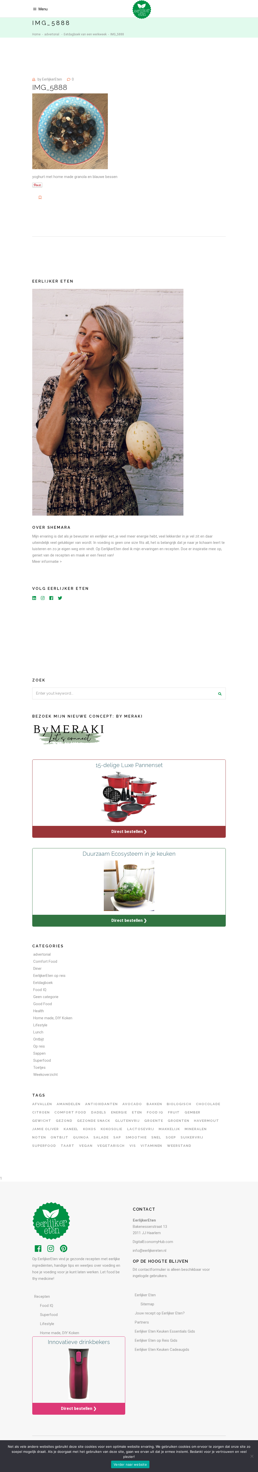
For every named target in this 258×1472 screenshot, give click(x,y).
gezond (64, 1121)
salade (101, 1137)
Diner (37, 968)
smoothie (136, 1137)
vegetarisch (111, 1146)
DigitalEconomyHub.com (153, 1241)
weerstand (179, 1146)
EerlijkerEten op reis (49, 975)
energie (119, 1112)
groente (153, 1121)
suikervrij (192, 1137)
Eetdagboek (43, 982)
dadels (99, 1112)
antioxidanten (101, 1104)
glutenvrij (127, 1121)
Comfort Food (45, 961)
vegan (86, 1146)
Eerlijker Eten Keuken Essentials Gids (165, 1331)
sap (117, 1137)
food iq (155, 1112)
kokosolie (112, 1129)
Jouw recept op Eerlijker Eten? (160, 1313)
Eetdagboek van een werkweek (85, 34)
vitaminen (152, 1146)
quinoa (81, 1137)
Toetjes (39, 1067)
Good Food (42, 1004)
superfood (44, 1146)
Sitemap (147, 1304)
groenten (178, 1121)
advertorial (51, 34)
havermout (206, 1121)
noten (39, 1137)
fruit (174, 1112)
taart (68, 1146)
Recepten (42, 1296)
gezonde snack (93, 1121)
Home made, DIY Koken (52, 1018)
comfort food (70, 1112)
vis (133, 1146)
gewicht (41, 1121)
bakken (154, 1104)
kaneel (71, 1129)
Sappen (39, 1053)
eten (137, 1112)
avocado (132, 1104)
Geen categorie (45, 997)
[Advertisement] (129, 638)
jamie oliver (45, 1129)
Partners (142, 1322)
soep (171, 1137)
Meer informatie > (47, 561)
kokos (89, 1129)
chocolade (208, 1104)
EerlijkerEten (52, 79)
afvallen (42, 1104)
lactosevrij (140, 1129)
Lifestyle (40, 1025)
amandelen (69, 1104)
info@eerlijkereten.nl (149, 1250)
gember (193, 1112)
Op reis (39, 1046)
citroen (41, 1112)
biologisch (179, 1104)
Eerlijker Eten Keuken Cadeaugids (162, 1349)
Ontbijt (38, 1039)
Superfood (42, 1060)
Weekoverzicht (45, 1074)
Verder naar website (130, 1464)
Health (38, 1011)
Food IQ (39, 989)
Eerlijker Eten (145, 1295)
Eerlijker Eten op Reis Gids (156, 1340)
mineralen (196, 1129)
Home (36, 34)
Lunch (38, 1032)
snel (156, 1137)
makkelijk (169, 1129)
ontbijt (60, 1137)
